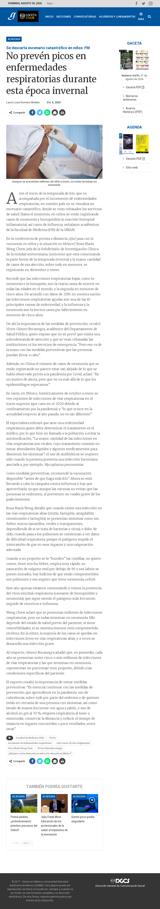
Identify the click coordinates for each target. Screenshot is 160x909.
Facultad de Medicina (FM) (30, 738)
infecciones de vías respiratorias (73, 743)
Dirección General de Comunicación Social (120, 885)
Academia (14, 39)
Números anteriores (130, 97)
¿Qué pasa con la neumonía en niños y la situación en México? (39, 753)
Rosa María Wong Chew (20, 748)
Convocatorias (85, 16)
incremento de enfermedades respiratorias (30, 743)
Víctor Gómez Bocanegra (49, 748)
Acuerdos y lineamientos (117, 16)
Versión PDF (133, 158)
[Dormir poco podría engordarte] (84, 803)
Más (50, 3)
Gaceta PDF (133, 87)
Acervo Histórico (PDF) (132, 110)
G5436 (52, 738)
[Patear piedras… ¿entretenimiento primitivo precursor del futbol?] (24, 803)
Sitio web (131, 167)
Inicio (49, 16)
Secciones (63, 16)
